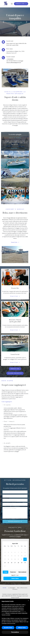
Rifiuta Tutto (22, 627)
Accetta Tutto (8, 627)
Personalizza (15, 632)
